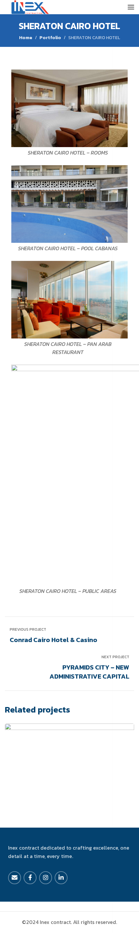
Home (25, 37)
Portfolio (50, 37)
